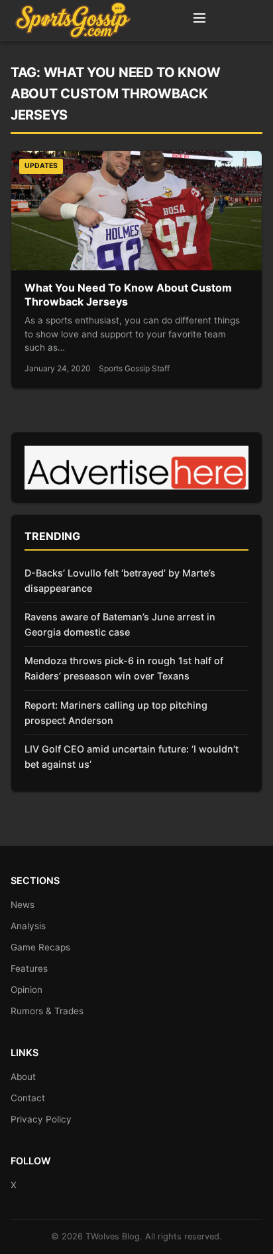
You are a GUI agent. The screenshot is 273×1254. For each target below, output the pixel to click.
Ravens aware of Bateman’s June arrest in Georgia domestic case (120, 624)
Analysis (28, 926)
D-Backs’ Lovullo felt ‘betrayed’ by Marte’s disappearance (120, 580)
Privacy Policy (41, 1119)
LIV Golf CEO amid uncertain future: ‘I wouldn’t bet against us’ (132, 756)
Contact (28, 1098)
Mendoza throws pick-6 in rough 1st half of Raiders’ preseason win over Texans (124, 668)
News (22, 904)
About (23, 1076)
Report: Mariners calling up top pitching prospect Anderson (116, 712)
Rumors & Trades (47, 1011)
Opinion (26, 989)
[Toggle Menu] (199, 20)
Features (29, 968)
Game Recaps (40, 947)
